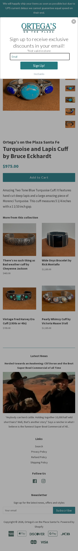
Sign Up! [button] (39, 65)
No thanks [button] (39, 73)
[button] (73, 21)
